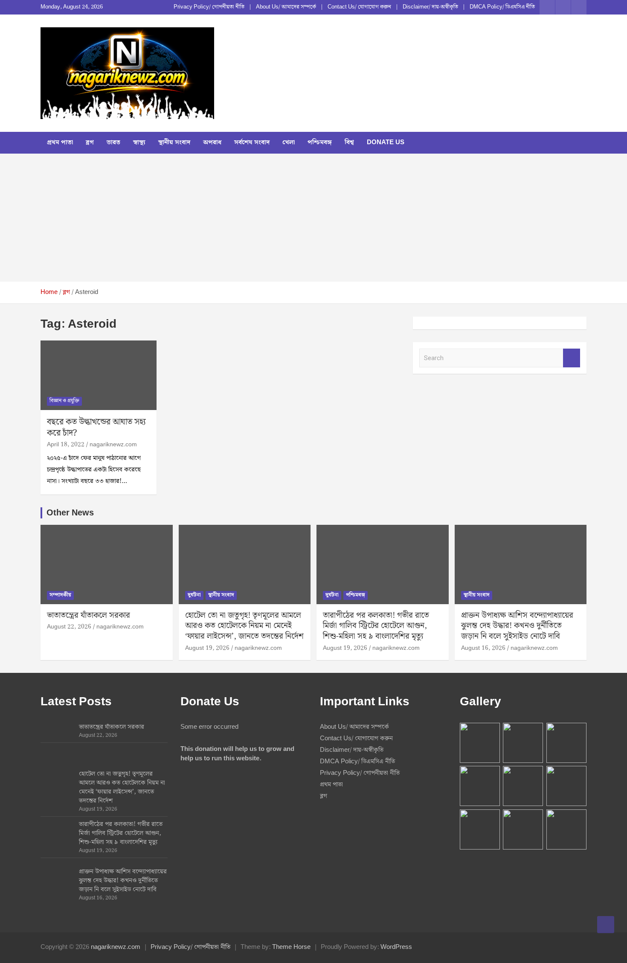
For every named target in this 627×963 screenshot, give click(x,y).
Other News (70, 513)
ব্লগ (90, 142)
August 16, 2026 (483, 648)
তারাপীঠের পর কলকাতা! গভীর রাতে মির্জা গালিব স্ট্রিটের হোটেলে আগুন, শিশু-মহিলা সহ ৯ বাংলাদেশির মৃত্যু (376, 626)
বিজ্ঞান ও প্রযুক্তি (64, 401)
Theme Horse (291, 947)
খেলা (288, 142)
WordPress (396, 947)
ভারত (113, 142)
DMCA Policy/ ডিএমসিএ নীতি (502, 7)
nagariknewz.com (113, 444)
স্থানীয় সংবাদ (174, 142)
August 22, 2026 (69, 626)
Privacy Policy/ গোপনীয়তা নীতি (209, 7)
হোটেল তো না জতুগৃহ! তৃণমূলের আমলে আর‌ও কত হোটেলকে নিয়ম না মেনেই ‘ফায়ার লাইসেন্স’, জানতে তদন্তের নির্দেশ (244, 626)
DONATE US (385, 142)
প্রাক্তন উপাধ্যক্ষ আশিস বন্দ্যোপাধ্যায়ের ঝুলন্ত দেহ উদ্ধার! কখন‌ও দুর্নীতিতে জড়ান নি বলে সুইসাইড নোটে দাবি (517, 626)
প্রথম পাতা (60, 142)
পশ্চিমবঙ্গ (320, 142)
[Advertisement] (313, 217)
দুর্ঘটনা (194, 595)
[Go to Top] (605, 924)
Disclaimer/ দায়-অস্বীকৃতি (430, 7)
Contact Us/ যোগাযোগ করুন (359, 7)
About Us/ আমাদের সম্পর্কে (286, 7)
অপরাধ (212, 142)
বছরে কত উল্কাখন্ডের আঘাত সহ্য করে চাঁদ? (96, 427)
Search (571, 358)
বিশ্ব (349, 142)
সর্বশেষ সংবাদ (252, 142)
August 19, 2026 (207, 648)
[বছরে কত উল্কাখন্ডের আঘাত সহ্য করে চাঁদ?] (98, 375)
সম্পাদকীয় (60, 595)
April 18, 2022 (65, 444)
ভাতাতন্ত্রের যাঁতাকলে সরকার (88, 615)
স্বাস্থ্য (139, 142)
